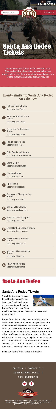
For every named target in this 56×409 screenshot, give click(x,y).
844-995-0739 (46, 4)
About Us (18, 368)
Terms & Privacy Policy (26, 373)
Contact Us (34, 368)
